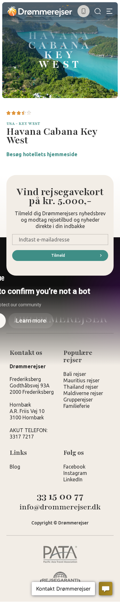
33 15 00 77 (60, 496)
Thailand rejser (80, 387)
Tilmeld (58, 255)
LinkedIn (73, 479)
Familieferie (76, 406)
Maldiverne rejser (83, 393)
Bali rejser (74, 374)
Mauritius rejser (81, 380)
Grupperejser (78, 399)
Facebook (74, 466)
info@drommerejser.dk (60, 507)
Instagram (75, 473)
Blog (15, 466)
